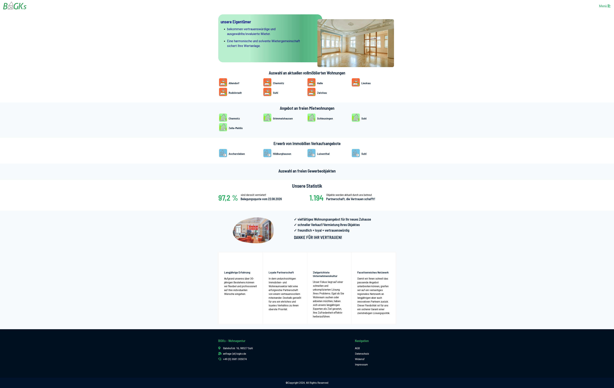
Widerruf (360, 359)
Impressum (361, 364)
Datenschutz (362, 353)
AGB (357, 348)
